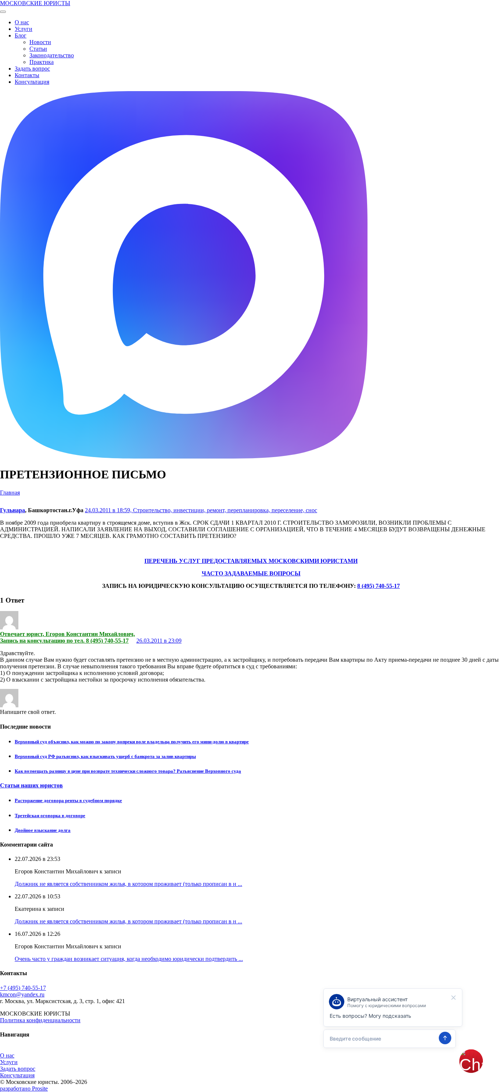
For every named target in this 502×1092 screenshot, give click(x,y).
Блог (20, 35)
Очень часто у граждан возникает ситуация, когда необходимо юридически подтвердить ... (129, 959)
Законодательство (51, 55)
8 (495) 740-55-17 (378, 586)
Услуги (23, 29)
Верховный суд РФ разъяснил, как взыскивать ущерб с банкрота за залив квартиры (105, 756)
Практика (41, 62)
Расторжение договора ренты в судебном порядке (68, 800)
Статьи (38, 49)
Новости (40, 42)
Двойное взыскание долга (43, 830)
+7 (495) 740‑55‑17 (23, 988)
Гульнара (12, 510)
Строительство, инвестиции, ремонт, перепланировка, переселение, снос (225, 510)
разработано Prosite (24, 1088)
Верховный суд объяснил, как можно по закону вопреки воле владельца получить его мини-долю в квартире (132, 741)
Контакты (27, 75)
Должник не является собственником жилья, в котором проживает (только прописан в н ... (128, 884)
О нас (22, 22)
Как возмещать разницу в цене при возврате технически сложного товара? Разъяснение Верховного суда (128, 771)
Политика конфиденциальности (40, 1020)
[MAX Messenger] (183, 456)
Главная (10, 492)
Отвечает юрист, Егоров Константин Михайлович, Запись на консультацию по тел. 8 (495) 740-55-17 (67, 637)
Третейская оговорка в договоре (50, 815)
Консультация (32, 82)
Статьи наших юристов (31, 785)
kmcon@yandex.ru (22, 994)
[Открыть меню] (3, 12)
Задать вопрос (32, 68)
